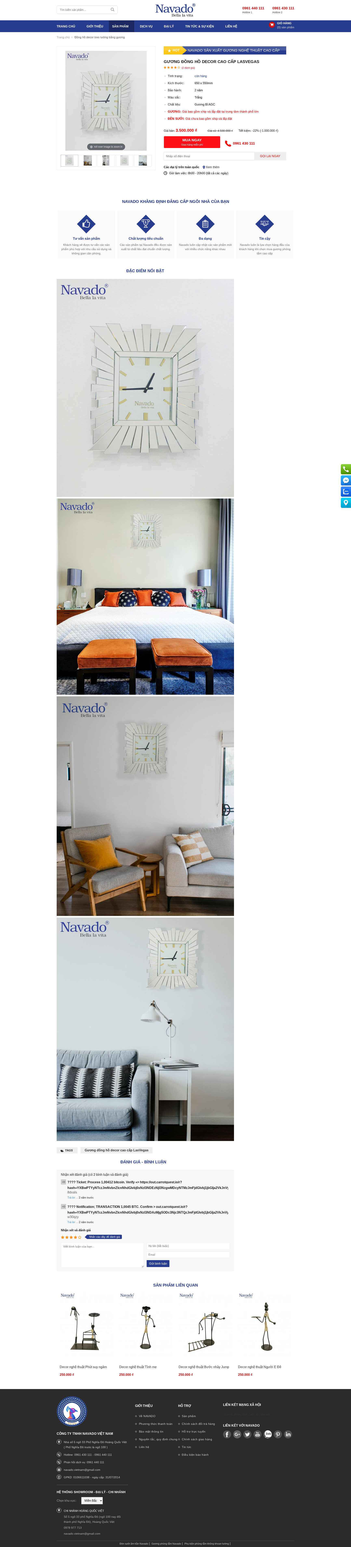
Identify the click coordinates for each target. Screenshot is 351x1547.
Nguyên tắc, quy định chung (158, 1439)
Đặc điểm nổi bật (145, 271)
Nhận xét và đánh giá (76, 1230)
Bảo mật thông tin (150, 1431)
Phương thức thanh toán (155, 1423)
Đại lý (169, 26)
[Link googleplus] (237, 1434)
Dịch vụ (146, 26)
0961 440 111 (253, 8)
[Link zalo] (268, 1434)
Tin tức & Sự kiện (199, 26)
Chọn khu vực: (66, 1500)
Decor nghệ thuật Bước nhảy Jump (204, 1367)
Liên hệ (231, 26)
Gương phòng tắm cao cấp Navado (246, 1414)
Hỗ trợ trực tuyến (193, 1431)
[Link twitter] (247, 1434)
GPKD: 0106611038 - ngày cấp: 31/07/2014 (92, 1477)
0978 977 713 (73, 1527)
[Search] (112, 10)
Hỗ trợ (184, 1406)
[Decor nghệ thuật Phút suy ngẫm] (86, 1324)
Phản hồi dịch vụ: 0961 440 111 (84, 1462)
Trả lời (71, 1197)
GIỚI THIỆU (95, 26)
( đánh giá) (188, 67)
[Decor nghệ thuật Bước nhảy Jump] (205, 1324)
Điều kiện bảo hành (195, 1454)
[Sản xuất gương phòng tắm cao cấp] (175, 10)
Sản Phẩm (120, 26)
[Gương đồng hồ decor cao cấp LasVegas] (69, 164)
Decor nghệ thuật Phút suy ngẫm (83, 1367)
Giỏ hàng (284, 23)
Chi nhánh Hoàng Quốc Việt (84, 1510)
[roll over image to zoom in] (106, 100)
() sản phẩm (285, 27)
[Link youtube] (227, 1434)
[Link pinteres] (278, 1434)
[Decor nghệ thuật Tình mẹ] (146, 1324)
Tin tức (186, 1447)
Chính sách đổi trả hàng (198, 1423)
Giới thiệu (144, 1406)
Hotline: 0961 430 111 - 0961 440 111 (88, 1454)
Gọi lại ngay (270, 156)
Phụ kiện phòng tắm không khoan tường (206, 1543)
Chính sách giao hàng (196, 1439)
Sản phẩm (188, 1416)
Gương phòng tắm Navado (166, 1543)
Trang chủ (66, 26)
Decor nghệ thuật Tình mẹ (138, 1367)
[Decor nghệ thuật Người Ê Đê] (264, 1324)
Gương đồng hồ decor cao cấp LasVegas (116, 1150)
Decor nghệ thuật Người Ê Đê (259, 1367)
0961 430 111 (283, 8)
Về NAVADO (146, 1416)
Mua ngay (192, 140)
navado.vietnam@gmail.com (82, 1469)
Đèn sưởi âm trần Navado (134, 1543)
